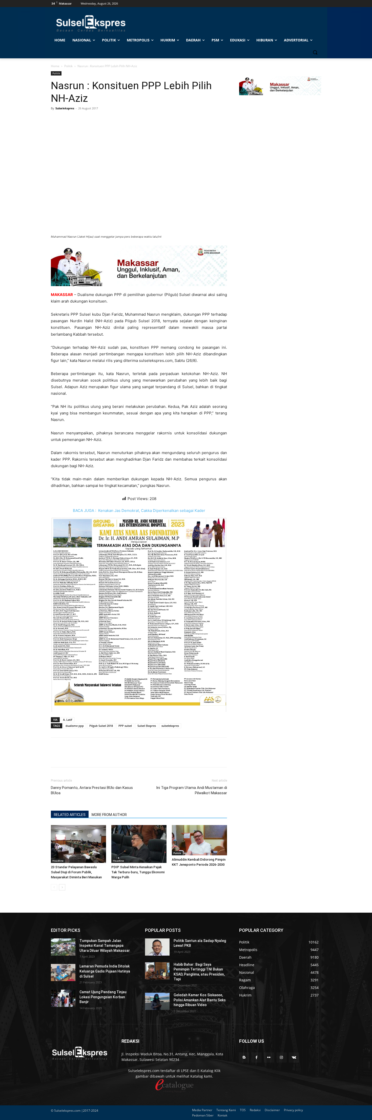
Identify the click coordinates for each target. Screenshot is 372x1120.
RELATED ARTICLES (70, 815)
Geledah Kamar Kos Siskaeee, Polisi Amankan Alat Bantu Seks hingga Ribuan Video (200, 1000)
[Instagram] (281, 1057)
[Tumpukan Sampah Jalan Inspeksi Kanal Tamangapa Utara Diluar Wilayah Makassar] (63, 947)
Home (55, 66)
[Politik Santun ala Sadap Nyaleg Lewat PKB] (157, 947)
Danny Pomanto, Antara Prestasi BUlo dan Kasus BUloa (92, 790)
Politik (68, 66)
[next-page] (62, 887)
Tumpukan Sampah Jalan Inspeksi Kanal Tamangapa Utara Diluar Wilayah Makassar (104, 946)
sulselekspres (170, 726)
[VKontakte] (294, 1057)
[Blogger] (244, 1057)
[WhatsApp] (79, 120)
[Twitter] (68, 120)
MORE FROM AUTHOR (109, 815)
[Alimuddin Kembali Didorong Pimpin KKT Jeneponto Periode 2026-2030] (199, 840)
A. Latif (67, 719)
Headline (58, 860)
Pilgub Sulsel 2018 (101, 726)
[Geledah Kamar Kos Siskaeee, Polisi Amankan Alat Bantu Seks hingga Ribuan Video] (157, 1001)
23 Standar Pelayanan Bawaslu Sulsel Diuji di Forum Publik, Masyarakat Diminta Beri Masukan (76, 872)
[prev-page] (54, 887)
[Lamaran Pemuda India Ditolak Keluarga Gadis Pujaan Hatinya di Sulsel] (63, 972)
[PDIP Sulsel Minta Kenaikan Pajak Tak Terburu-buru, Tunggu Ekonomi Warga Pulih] (139, 844)
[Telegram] (91, 120)
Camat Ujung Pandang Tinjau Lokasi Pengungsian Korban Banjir (103, 997)
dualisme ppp (75, 726)
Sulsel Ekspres (146, 726)
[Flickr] (269, 1057)
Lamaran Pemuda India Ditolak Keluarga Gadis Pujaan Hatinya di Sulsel (104, 971)
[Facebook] (56, 120)
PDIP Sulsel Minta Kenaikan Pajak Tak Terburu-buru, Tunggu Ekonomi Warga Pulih (137, 872)
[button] (315, 52)
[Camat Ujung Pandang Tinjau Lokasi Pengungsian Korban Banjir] (63, 998)
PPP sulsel (125, 726)
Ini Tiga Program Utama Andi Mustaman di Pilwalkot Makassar (191, 790)
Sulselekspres (64, 108)
